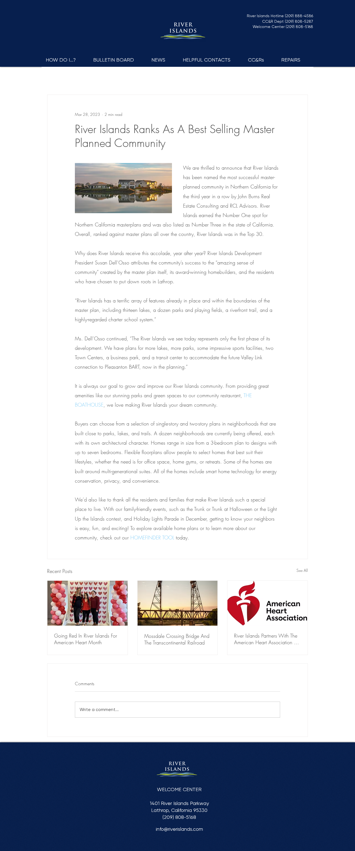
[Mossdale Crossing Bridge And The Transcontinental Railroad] (178, 603)
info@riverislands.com (179, 829)
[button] (65, 60)
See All (302, 570)
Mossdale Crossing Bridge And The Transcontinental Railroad (176, 639)
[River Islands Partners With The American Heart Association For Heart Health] (267, 603)
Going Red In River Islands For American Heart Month (85, 639)
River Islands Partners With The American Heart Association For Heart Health (267, 639)
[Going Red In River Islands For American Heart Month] (87, 603)
